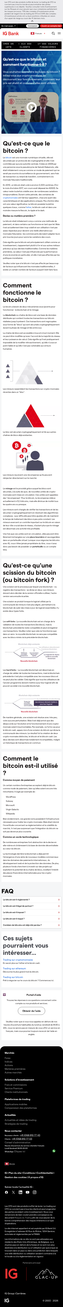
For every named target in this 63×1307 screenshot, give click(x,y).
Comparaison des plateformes (21, 1107)
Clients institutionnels (16, 1092)
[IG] (11, 33)
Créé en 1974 (8, 45)
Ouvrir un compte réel (51, 26)
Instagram (34, 1193)
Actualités (10, 1114)
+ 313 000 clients (25, 45)
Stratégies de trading (16, 1123)
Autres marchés (13, 1072)
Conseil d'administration (17, 1142)
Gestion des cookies (16, 1177)
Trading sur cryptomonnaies (18, 959)
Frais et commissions (16, 1084)
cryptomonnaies (10, 197)
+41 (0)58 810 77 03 (22, 1138)
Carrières (20, 1293)
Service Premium (14, 1088)
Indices (8, 1061)
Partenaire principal (31, 1262)
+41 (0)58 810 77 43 (30, 1135)
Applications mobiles (16, 1104)
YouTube (27, 1193)
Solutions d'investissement (19, 1079)
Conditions (29, 1172)
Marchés (9, 1052)
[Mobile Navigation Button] (59, 33)
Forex (8, 1058)
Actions (9, 1065)
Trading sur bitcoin (13, 977)
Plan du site (15, 1172)
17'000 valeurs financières (48, 45)
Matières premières (15, 1068)
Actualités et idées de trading (20, 1120)
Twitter (13, 1193)
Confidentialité (45, 1172)
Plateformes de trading (17, 1099)
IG (6, 1172)
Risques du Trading (23, 1217)
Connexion (32, 26)
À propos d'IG (35, 1177)
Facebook (6, 1193)
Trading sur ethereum (14, 968)
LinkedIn (20, 1193)
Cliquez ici (19, 1151)
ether (29, 207)
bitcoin (9, 157)
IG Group (9, 1293)
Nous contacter (13, 1130)
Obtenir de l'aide (31, 1010)
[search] (53, 33)
